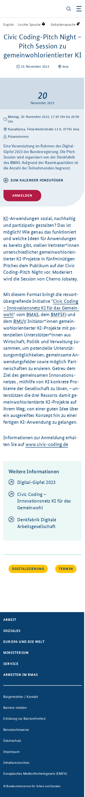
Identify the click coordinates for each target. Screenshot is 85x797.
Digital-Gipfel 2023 (36, 482)
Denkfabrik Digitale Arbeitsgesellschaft (36, 523)
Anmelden (22, 195)
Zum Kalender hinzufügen (36, 180)
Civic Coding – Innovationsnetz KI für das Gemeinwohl (41, 307)
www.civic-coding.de (47, 444)
